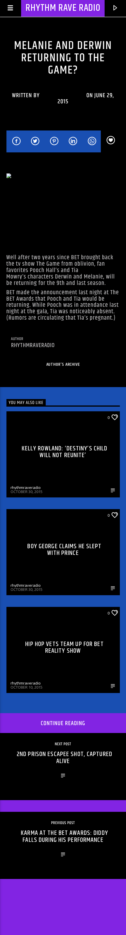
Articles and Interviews (63, 37)
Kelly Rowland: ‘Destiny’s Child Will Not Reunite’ (65, 452)
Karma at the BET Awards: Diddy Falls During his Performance (64, 836)
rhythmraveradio (63, 95)
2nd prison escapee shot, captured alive (64, 757)
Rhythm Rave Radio (63, 8)
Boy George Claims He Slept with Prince (64, 549)
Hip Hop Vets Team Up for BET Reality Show (64, 647)
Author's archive (63, 364)
